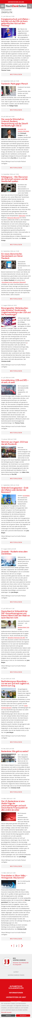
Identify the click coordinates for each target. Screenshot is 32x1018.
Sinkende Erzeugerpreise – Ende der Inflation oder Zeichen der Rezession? (14, 490)
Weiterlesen (16, 74)
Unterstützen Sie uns (16, 2)
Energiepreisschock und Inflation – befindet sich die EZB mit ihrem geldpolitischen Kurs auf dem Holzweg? (15, 22)
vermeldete (26, 495)
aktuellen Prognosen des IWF (16, 637)
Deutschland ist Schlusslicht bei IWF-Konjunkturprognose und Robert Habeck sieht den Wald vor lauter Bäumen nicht (15, 614)
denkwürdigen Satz (23, 627)
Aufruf (16, 972)
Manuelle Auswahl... (6, 1012)
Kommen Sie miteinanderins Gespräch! (21, 963)
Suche (29, 6)
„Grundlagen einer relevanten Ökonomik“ (13, 282)
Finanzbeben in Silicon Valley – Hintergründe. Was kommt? (14, 876)
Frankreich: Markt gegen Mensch (14, 83)
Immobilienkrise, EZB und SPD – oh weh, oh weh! (15, 381)
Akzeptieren (23, 1015)
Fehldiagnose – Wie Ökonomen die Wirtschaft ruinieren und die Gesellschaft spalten (14, 179)
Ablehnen (8, 1015)
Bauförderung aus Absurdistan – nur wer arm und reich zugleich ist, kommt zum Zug (15, 683)
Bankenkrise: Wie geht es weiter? (15, 751)
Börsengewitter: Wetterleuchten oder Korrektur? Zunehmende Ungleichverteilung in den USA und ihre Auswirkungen (16, 311)
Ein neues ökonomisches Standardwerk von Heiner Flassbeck (12, 256)
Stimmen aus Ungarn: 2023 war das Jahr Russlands (14, 443)
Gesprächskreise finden (16, 975)
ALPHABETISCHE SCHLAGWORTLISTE (16, 987)
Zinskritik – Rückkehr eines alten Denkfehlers (14, 552)
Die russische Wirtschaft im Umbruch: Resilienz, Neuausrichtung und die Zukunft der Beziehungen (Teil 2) (14, 122)
